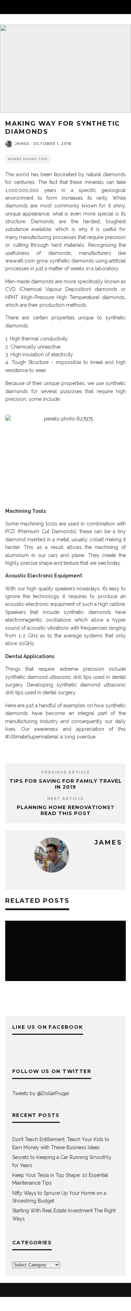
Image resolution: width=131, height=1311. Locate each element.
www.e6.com (20, 261)
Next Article (65, 798)
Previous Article (65, 772)
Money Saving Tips (28, 159)
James (22, 143)
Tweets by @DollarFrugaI (40, 1093)
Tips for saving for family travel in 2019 (65, 784)
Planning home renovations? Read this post (65, 810)
